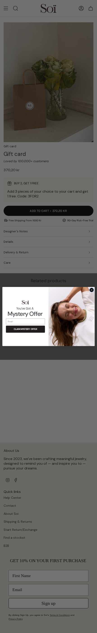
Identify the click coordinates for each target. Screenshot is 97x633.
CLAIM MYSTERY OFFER (25, 329)
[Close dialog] (92, 290)
